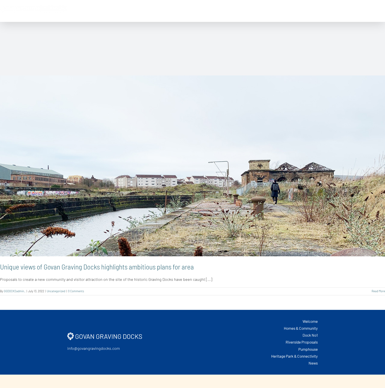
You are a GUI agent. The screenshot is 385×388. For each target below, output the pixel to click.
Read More (378, 291)
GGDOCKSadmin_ (14, 291)
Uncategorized (56, 291)
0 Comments (76, 291)
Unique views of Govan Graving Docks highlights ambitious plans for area (97, 266)
